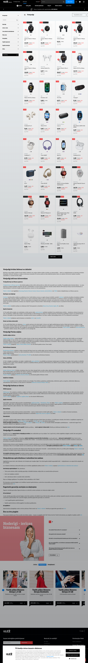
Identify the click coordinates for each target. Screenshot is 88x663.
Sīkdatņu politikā (50, 656)
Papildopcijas (74, 658)
